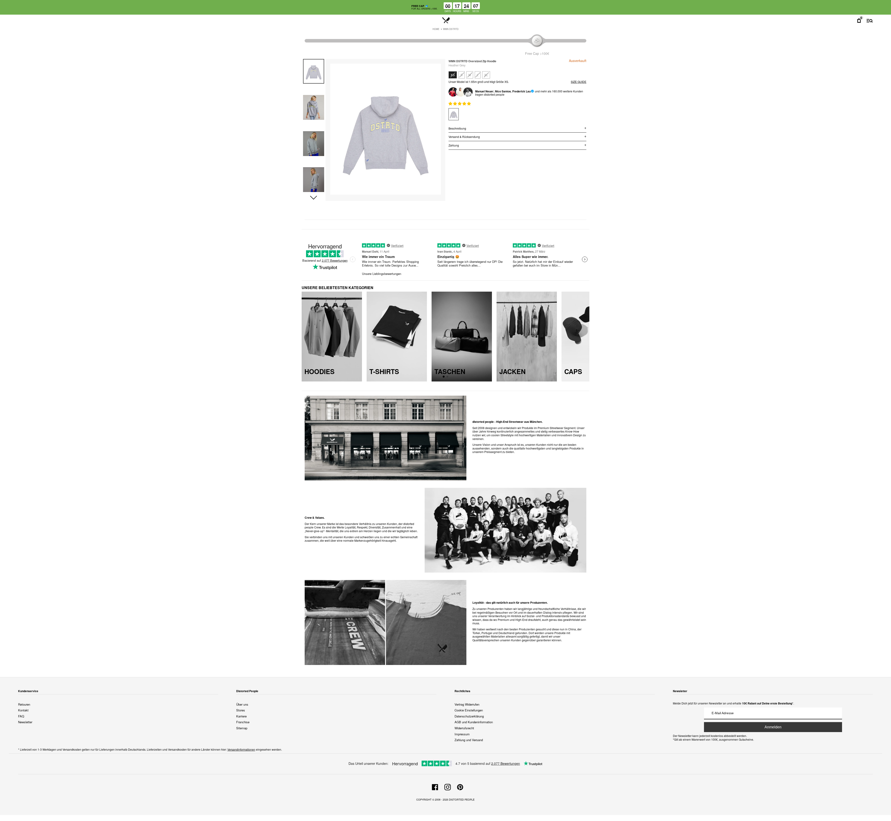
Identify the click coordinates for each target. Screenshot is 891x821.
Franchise (242, 722)
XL (486, 75)
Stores (240, 710)
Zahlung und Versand (469, 740)
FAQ (21, 716)
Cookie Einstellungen (469, 710)
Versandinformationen (241, 749)
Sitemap (241, 728)
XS (453, 75)
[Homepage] (446, 20)
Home (436, 29)
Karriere (241, 716)
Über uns (242, 704)
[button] (313, 198)
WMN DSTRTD (450, 29)
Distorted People (462, 799)
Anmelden (773, 727)
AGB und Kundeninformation (474, 722)
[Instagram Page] (447, 786)
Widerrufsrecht (464, 728)
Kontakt (23, 710)
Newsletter (25, 722)
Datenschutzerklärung (469, 716)
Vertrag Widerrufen (467, 704)
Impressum (462, 734)
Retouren (24, 704)
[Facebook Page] (435, 786)
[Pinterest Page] (460, 786)
